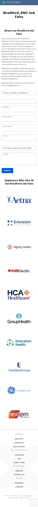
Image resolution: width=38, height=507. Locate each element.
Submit (7, 170)
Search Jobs (19, 463)
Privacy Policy (25, 498)
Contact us (19, 475)
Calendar (19, 455)
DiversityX (19, 443)
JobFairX (19, 471)
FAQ (19, 459)
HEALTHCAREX (13, 2)
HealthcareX (19, 447)
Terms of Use (13, 498)
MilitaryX (19, 439)
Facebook (19, 483)
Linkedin (19, 487)
